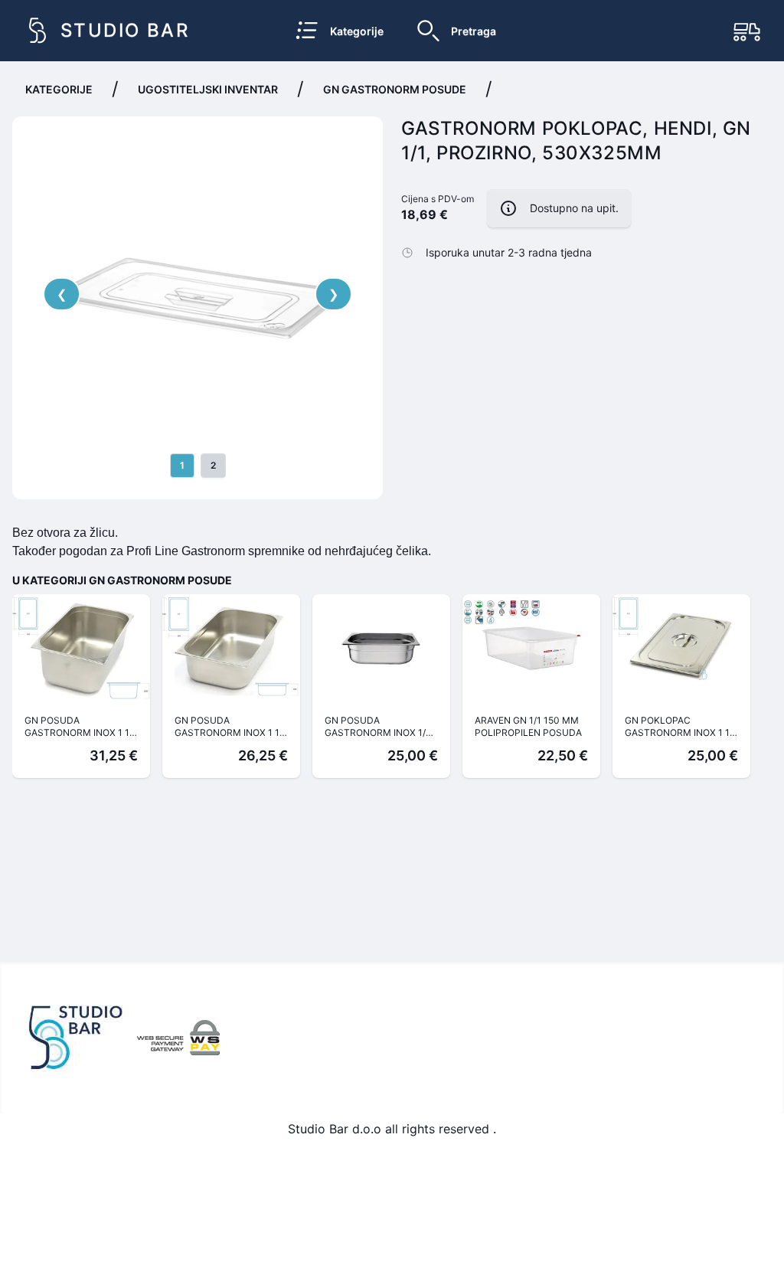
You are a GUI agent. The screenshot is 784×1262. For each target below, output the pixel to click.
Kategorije (59, 89)
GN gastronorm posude (394, 89)
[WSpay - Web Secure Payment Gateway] (178, 1037)
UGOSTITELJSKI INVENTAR (208, 89)
